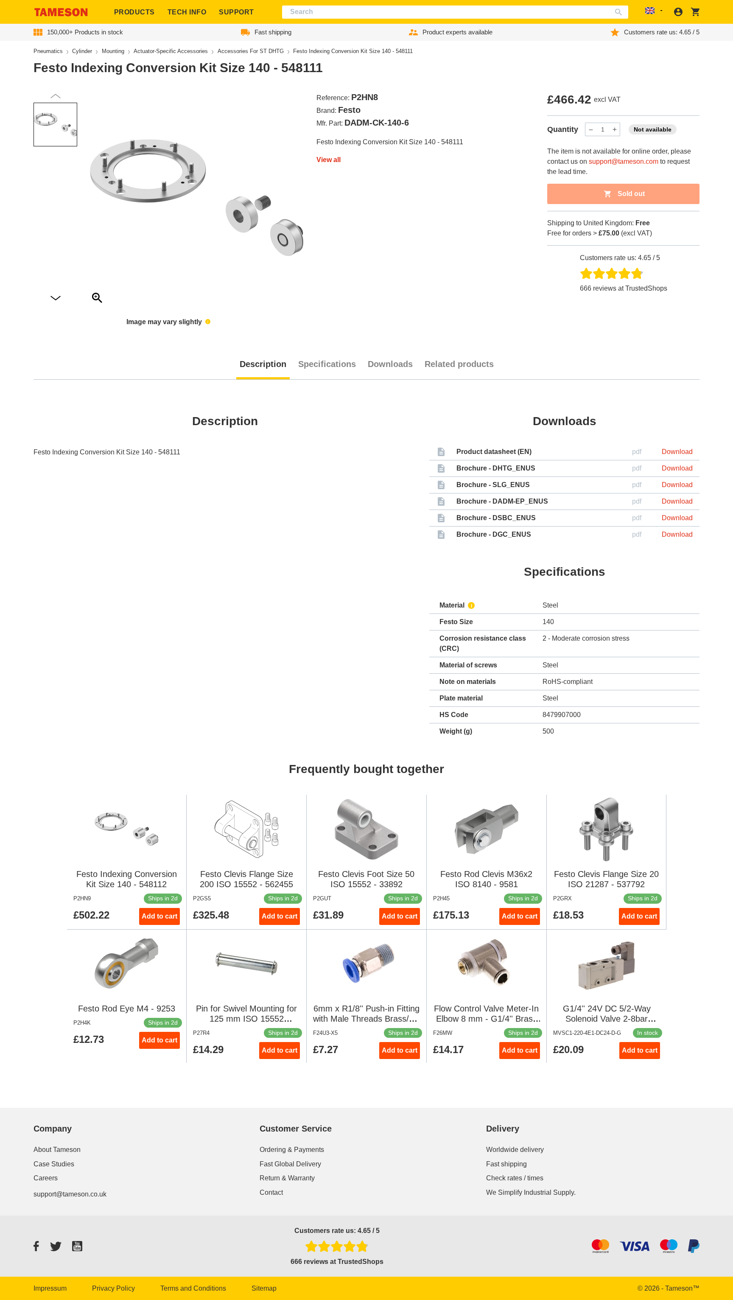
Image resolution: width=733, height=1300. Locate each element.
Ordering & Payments (292, 1149)
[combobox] (455, 12)
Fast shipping (506, 1164)
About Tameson (57, 1149)
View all (328, 159)
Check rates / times (514, 1178)
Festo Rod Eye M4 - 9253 (126, 1008)
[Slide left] (55, 298)
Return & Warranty (287, 1178)
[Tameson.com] (61, 12)
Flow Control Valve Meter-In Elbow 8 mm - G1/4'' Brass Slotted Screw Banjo (486, 1019)
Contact (271, 1192)
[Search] (620, 12)
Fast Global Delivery (290, 1164)
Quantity (562, 129)
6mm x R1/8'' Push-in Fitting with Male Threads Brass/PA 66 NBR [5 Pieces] (366, 1019)
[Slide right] (55, 96)
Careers (46, 1178)
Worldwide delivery (515, 1149)
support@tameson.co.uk (70, 1194)
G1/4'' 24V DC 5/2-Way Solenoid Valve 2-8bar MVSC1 (607, 1019)
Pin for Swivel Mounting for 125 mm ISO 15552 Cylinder (246, 1019)
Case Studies (54, 1164)
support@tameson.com (623, 161)
